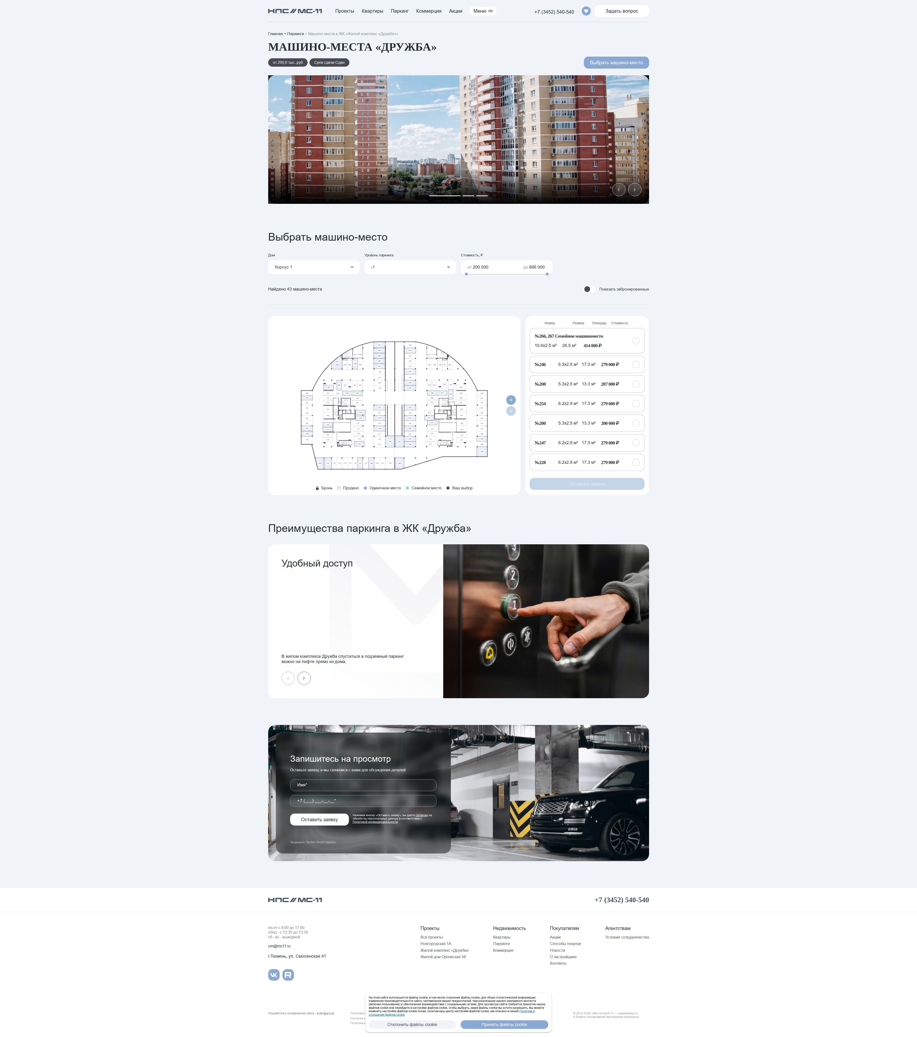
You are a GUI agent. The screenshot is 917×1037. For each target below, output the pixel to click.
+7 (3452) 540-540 (554, 12)
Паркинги (295, 34)
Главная (275, 34)
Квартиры (372, 11)
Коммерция (429, 11)
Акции (455, 11)
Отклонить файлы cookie (412, 1024)
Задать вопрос (622, 11)
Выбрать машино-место (616, 62)
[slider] (466, 274)
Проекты (344, 11)
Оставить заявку (319, 819)
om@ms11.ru (279, 946)
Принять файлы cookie (504, 1024)
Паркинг (400, 11)
